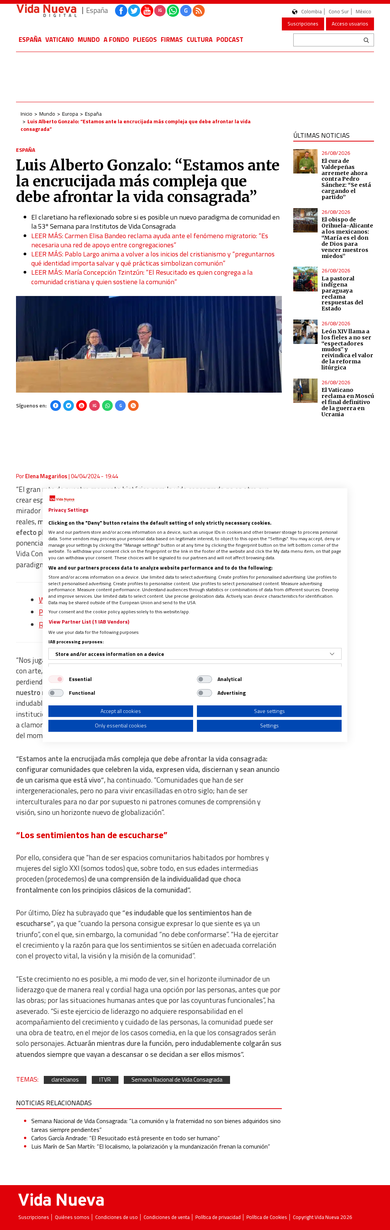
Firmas (172, 40)
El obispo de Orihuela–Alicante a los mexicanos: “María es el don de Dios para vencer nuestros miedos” (347, 237)
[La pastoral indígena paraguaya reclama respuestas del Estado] (305, 279)
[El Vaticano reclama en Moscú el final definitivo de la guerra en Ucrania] (305, 391)
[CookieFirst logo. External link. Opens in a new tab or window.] (61, 498)
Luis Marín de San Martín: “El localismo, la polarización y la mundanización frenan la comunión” (150, 1146)
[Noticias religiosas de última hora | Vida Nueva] (46, 10)
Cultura (200, 40)
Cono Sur (339, 11)
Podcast (229, 40)
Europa (70, 114)
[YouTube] (81, 405)
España (30, 40)
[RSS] (133, 405)
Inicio (26, 114)
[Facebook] (55, 405)
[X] (68, 405)
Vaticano (59, 40)
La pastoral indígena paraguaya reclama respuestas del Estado (342, 293)
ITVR (105, 1080)
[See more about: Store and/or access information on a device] (332, 654)
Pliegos (145, 40)
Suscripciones (303, 23)
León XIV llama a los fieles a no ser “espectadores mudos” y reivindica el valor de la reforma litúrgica (347, 349)
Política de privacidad (218, 1217)
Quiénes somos (72, 1217)
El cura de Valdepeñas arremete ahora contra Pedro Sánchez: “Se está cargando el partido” (346, 179)
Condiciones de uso (116, 1217)
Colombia (311, 11)
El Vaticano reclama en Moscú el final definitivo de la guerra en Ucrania (347, 402)
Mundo (89, 40)
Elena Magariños (46, 476)
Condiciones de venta (167, 1217)
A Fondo (116, 40)
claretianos (65, 1080)
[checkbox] (56, 679)
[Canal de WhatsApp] (173, 10)
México (363, 11)
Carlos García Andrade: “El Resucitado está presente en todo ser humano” (125, 1137)
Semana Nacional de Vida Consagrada (176, 1080)
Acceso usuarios (350, 23)
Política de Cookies (266, 1217)
